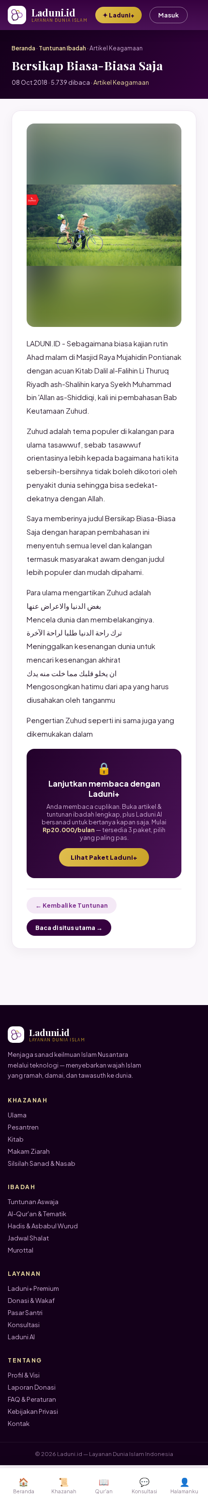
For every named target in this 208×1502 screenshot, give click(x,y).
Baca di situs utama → (69, 927)
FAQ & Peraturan (32, 1399)
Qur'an (104, 1485)
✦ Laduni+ (118, 15)
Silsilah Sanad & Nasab (41, 1163)
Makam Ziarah (29, 1151)
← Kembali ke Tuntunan (71, 905)
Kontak (19, 1423)
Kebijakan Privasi (33, 1411)
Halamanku (184, 1485)
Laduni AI (21, 1337)
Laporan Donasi (32, 1387)
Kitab (16, 1139)
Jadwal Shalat (28, 1238)
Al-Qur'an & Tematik (37, 1214)
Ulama (17, 1115)
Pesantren (23, 1127)
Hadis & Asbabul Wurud (43, 1226)
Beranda (23, 48)
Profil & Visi (24, 1375)
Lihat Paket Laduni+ (104, 857)
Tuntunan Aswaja (33, 1202)
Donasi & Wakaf (31, 1300)
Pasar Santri (25, 1312)
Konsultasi (24, 1325)
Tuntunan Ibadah (62, 48)
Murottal (20, 1250)
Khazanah (63, 1485)
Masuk (168, 15)
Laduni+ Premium (33, 1288)
